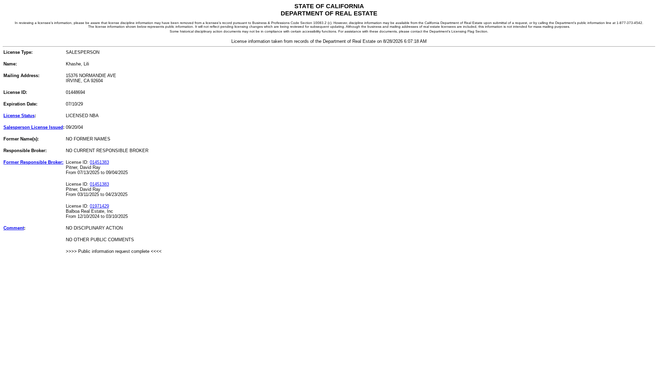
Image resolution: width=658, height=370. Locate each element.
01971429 (99, 206)
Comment (13, 228)
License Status (19, 115)
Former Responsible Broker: (33, 162)
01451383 (99, 162)
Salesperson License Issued (33, 127)
